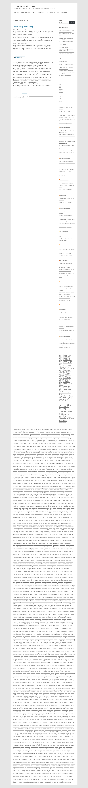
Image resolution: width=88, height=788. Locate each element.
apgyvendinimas (41, 705)
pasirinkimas (20, 509)
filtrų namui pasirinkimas (55, 434)
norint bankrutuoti (24, 640)
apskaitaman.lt (35, 608)
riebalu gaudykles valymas (70, 643)
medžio (46, 529)
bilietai (23, 685)
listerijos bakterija (23, 472)
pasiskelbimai (69, 691)
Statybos (60, 98)
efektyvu (65, 515)
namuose (50, 535)
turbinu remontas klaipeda (35, 477)
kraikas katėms (31, 586)
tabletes (71, 629)
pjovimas (40, 529)
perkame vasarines (54, 549)
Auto (60, 83)
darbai (57, 529)
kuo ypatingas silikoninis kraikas (24, 489)
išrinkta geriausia (20, 532)
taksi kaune (56, 650)
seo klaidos (64, 551)
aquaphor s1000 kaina (65, 379)
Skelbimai (60, 96)
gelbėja (49, 523)
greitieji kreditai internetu (48, 559)
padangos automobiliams (17, 540)
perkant (71, 535)
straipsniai (30, 492)
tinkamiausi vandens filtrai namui (39, 435)
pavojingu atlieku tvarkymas (36, 600)
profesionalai (26, 528)
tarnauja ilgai (63, 633)
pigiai (38, 528)
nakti (17, 710)
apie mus (53, 485)
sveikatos (22, 503)
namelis (65, 591)
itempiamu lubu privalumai (69, 474)
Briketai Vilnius (38, 96)
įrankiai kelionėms (71, 697)
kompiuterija (60, 697)
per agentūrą (35, 531)
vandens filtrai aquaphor (64, 407)
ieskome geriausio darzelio (51, 474)
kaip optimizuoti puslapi (37, 551)
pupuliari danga (60, 648)
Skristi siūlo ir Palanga (63, 73)
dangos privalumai (26, 636)
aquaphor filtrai (64, 357)
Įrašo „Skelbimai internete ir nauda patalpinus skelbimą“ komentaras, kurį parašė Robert (66, 152)
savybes (46, 528)
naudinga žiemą (55, 506)
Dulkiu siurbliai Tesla (26, 466)
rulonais (37, 633)
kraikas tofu (23, 483)
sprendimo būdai (51, 495)
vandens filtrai (65, 405)
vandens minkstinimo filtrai (67, 419)
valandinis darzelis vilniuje (53, 480)
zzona (62, 677)
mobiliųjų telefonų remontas (38, 458)
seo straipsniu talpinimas (68, 402)
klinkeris (36, 596)
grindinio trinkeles (56, 616)
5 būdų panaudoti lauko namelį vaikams (66, 183)
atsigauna (18, 531)
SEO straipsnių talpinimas (24, 6)
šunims (69, 483)
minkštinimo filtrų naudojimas (32, 431)
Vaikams (60, 101)
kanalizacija (68, 494)
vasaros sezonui (69, 548)
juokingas (18, 680)
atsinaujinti (41, 534)
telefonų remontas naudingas (41, 457)
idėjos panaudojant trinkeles (45, 613)
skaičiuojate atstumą (34, 626)
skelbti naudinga (32, 637)
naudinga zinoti (16, 545)
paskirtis (60, 514)
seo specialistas (20, 551)
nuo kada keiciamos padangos (26, 565)
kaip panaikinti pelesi (60, 596)
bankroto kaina (50, 639)
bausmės (26, 505)
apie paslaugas (61, 522)
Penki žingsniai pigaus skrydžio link (65, 62)
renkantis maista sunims (35, 557)
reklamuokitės (31, 696)
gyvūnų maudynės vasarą (67, 585)
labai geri (47, 703)
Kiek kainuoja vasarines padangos (32, 566)
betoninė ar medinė (69, 633)
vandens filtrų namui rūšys (23, 437)
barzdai (57, 523)
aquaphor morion (65, 360)
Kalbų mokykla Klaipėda (63, 69)
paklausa (50, 713)
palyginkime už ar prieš (58, 628)
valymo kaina (40, 515)
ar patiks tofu (30, 485)
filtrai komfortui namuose (65, 434)
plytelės (19, 537)
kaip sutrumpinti (36, 620)
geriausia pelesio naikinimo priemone (45, 554)
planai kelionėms (28, 697)
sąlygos (47, 494)
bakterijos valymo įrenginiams (47, 619)
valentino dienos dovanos (28, 602)
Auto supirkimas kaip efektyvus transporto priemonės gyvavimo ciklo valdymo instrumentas (67, 163)
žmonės (39, 520)
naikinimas (70, 512)
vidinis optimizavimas (53, 557)
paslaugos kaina (20, 708)
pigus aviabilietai (20, 679)
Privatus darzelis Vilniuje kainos (64, 466)
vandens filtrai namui (66, 410)
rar (28, 707)
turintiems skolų (16, 637)
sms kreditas (40, 555)
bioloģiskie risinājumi (49, 472)
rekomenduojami (25, 537)
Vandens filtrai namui (20, 56)
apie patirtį (43, 691)
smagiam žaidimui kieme (18, 457)
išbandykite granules (43, 633)
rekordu (50, 528)
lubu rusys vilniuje (68, 475)
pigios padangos (16, 522)
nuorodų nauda (53, 531)
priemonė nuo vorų (55, 454)
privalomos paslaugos (46, 505)
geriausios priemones (57, 608)
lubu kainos (62, 475)
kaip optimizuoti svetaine (42, 464)
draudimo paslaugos (36, 653)
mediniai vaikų (60, 589)
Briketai (40, 74)
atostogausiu (68, 680)
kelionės (26, 503)
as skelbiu (25, 680)
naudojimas (18, 514)
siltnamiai (18, 477)
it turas (62, 682)
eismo (43, 528)
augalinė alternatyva (37, 485)
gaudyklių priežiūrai (56, 633)
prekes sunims (51, 488)
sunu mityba (38, 486)
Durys (60, 86)
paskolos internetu (46, 555)
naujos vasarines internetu (68, 546)
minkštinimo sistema (41, 431)
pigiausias (61, 650)
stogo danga (49, 616)
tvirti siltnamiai (66, 489)
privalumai (15, 512)
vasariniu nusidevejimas (53, 548)
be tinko (62, 526)
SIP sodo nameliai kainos (60, 468)
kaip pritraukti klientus (22, 554)
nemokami (51, 703)
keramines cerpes (60, 611)
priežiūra (72, 508)
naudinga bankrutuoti (32, 640)
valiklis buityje (21, 596)
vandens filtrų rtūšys (56, 437)
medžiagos (62, 509)
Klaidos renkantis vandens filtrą (65, 171)
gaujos (14, 531)
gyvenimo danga (58, 646)
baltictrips (70, 682)
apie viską (19, 690)
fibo (70, 616)
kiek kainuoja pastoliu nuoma (37, 614)
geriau (18, 525)
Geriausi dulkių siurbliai (17, 466)
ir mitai (29, 645)
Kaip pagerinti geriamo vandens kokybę (66, 273)
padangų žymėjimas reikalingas (56, 460)
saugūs (14, 501)
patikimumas (68, 599)
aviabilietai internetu (43, 707)
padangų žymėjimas (25, 429)
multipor (61, 616)
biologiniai (52, 498)
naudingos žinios (21, 697)
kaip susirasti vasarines (38, 549)
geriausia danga (33, 636)
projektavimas (23, 711)
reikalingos (56, 703)
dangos (65, 509)
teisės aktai (55, 503)
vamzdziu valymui (61, 609)
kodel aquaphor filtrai (23, 449)
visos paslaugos (16, 700)
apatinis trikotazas (60, 600)
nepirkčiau (24, 512)
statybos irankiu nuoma (60, 713)
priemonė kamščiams (17, 629)
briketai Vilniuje (23, 32)
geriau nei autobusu (39, 622)
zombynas (25, 707)
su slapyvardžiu (19, 696)
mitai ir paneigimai (49, 623)
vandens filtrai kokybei (28, 435)
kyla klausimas (69, 642)
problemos (16, 528)
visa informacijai (54, 696)
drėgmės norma (16, 535)
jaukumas (40, 512)
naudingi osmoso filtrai (25, 434)
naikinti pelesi (16, 597)
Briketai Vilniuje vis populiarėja (23, 27)
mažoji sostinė (22, 651)
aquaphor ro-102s (38, 448)
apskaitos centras (27, 682)
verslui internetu (46, 693)
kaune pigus (65, 650)
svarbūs (26, 703)
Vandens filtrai (61, 103)
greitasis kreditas (24, 559)
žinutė (30, 501)
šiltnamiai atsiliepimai (28, 491)
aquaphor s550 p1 (63, 372)
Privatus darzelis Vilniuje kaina (53, 466)
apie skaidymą (16, 645)
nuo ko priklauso (29, 623)
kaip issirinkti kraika (47, 585)
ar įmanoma (26, 534)
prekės (35, 532)
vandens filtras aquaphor (64, 415)
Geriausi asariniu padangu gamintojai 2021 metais (47, 566)
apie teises (45, 688)
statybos (49, 614)
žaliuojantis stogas (21, 538)
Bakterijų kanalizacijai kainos (28, 468)
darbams (30, 525)
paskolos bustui (49, 568)
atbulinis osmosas (65, 389)
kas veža (58, 620)
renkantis (29, 512)
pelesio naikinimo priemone (70, 596)
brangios (52, 520)
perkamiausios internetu (46, 586)
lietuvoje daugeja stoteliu (44, 460)
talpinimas (54, 501)
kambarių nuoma (65, 710)
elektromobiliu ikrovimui (41, 568)
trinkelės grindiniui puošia (55, 613)
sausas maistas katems (54, 481)
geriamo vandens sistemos (18, 443)
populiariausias (28, 506)
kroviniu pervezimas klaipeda (60, 592)
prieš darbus (49, 512)
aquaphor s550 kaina (65, 371)
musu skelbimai (34, 679)
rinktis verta (38, 642)
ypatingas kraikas (22, 579)
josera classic (46, 463)
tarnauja (56, 514)
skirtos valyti (45, 518)
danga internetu (66, 535)
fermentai (53, 514)
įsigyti (37, 511)
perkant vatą (15, 537)
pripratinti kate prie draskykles (29, 560)
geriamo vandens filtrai (65, 393)
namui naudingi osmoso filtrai (66, 432)
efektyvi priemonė (44, 642)
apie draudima (57, 690)
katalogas (72, 688)
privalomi (69, 702)
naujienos (58, 485)
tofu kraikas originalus (21, 568)
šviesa (70, 506)
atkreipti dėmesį (53, 622)
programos (24, 608)
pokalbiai (69, 694)
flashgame (39, 679)
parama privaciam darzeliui (26, 474)
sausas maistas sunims (40, 572)
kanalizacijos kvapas (16, 583)
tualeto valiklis (31, 599)
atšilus (71, 500)
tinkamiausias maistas (60, 491)
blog (18, 702)
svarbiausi (51, 494)
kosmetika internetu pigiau (18, 602)
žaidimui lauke (51, 589)
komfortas (25, 509)
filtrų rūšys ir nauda (49, 431)
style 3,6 (14, 589)
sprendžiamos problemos (25, 495)
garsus (33, 680)
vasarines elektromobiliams (47, 545)
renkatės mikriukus (41, 626)
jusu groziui (66, 682)
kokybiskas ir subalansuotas (27, 577)
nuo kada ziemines (41, 471)
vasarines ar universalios (25, 542)
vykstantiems (68, 505)
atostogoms (49, 501)
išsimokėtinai (15, 707)
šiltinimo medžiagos (35, 613)
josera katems (61, 480)
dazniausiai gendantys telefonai (62, 457)
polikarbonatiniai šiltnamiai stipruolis (64, 471)
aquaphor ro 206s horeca (66, 369)
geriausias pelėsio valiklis (22, 455)
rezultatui (30, 703)
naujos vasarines (38, 543)
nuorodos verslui (47, 531)
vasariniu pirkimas (31, 543)
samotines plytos (30, 616)
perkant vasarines (16, 549)
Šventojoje (36, 710)
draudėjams (57, 694)
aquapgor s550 (45, 448)
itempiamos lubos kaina (37, 475)
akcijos (58, 501)
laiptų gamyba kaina (48, 653)
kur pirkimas (55, 526)
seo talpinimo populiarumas (65, 540)
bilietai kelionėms (29, 687)
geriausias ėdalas (16, 492)
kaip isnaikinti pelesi (65, 554)
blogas (27, 492)
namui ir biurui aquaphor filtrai (60, 448)
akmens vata (19, 617)
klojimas (34, 511)
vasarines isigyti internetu (25, 548)
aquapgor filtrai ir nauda (45, 446)
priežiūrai (32, 495)
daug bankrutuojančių (70, 639)
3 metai (53, 637)
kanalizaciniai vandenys (66, 608)
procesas (43, 623)
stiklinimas (62, 685)
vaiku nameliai (35, 592)
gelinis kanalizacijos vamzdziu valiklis (50, 609)
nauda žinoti (16, 650)
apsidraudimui (31, 688)
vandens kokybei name (65, 437)
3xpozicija (58, 679)
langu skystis (69, 619)
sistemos (72, 703)
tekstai (68, 688)
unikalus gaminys (25, 642)
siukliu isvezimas (26, 594)
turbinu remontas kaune (25, 477)
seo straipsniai (61, 402)
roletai (52, 710)
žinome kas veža (22, 623)
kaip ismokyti (15, 579)
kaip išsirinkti (29, 511)
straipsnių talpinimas (23, 522)
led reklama (35, 491)
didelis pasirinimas (29, 648)
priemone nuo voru (56, 452)
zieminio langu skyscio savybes (32, 472)
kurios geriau (30, 646)
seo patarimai (39, 552)
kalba (46, 700)
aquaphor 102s (65, 451)
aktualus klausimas (24, 643)
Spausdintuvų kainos (50, 12)
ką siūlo (70, 650)
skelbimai (51, 525)
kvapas (68, 497)
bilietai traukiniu (28, 685)
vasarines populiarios (67, 543)
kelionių (66, 503)
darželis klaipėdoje (26, 603)
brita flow (18, 589)
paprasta (56, 520)
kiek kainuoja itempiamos (46, 475)
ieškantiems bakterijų (29, 606)
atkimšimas (64, 642)
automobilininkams (35, 694)
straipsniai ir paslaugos (50, 694)
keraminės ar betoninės (22, 646)
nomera (14, 680)
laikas (14, 500)
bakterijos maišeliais (16, 611)
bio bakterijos (42, 497)
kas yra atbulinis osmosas (55, 432)
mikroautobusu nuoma (64, 501)
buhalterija (70, 685)
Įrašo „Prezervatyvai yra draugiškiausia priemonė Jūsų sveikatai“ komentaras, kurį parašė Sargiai (67, 136)
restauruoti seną (47, 534)
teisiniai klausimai (63, 699)
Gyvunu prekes (63, 309)
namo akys (49, 506)
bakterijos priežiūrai (44, 611)
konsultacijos (21, 699)
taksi (50, 651)
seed (65, 677)
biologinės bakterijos (67, 582)
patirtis (69, 634)
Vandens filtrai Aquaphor (63, 47)
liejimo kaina (35, 525)
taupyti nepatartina (16, 648)
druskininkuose (63, 683)
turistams (40, 710)
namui (61, 498)
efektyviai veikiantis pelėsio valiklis (22, 463)
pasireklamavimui (49, 691)
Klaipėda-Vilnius (44, 523)
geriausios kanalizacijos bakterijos (59, 472)
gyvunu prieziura (56, 483)
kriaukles (34, 469)
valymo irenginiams (21, 606)
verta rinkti (53, 523)
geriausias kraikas (55, 586)
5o (56, 677)
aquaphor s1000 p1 (63, 380)
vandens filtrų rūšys (46, 438)
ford (66, 697)
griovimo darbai (23, 616)
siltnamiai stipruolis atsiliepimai (51, 471)
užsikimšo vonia (58, 642)
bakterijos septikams (36, 611)
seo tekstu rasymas (63, 552)
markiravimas (18, 529)
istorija (66, 529)
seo (59, 401)
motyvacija (15, 526)
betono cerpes (44, 616)
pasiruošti (23, 520)
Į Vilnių (33, 12)
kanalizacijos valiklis (54, 707)
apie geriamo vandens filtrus (45, 432)
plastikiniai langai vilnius (40, 683)
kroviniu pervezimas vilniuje (40, 680)
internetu (58, 505)
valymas (34, 517)
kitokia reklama (39, 697)
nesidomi (67, 500)
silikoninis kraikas (70, 481)
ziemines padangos (61, 563)
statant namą (35, 646)
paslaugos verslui (16, 691)
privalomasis (63, 505)
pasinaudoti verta (62, 639)
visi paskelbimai (70, 699)
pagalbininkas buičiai (67, 628)
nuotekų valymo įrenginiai (51, 517)
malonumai (53, 534)
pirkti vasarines (62, 545)
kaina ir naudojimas (23, 645)
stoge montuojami (39, 506)
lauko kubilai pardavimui (65, 452)
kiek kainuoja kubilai (60, 458)
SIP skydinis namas (51, 468)
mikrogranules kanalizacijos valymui (36, 609)
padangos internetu (43, 542)
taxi (71, 651)
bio (57, 497)
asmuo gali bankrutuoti (24, 637)
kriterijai (69, 525)
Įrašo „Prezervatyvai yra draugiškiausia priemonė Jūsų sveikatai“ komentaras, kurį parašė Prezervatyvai (67, 141)
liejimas (14, 529)
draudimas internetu (48, 503)
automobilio (42, 503)
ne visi (49, 515)
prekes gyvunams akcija (35, 489)
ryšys (40, 501)
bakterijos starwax (38, 619)
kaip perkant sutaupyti (45, 486)
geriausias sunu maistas (39, 585)
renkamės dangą (67, 648)
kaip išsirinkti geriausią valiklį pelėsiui (59, 455)
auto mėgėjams (45, 687)
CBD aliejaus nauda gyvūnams (64, 319)
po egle (69, 511)
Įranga (60, 90)
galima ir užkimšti (52, 642)
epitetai (35, 625)
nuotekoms (48, 497)
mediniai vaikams (26, 591)
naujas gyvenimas (47, 637)
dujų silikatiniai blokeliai (27, 613)
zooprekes (37, 707)
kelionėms (26, 688)
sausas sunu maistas (29, 483)
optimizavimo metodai (32, 552)
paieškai (23, 694)
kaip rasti (69, 522)
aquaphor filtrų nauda (30, 446)
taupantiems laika (24, 543)
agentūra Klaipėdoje (28, 531)
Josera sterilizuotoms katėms (64, 315)
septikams (26, 599)
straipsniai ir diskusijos (68, 690)
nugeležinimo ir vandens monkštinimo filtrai (49, 441)
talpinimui (28, 700)
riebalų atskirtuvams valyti (29, 650)
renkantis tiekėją (66, 625)
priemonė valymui (32, 633)
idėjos (32, 526)
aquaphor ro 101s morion (65, 363)
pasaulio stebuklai (62, 680)
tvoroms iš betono (42, 631)
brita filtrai (24, 588)
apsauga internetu (53, 693)
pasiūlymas (35, 700)
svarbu (43, 501)
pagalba (37, 637)
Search (60, 20)
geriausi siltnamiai (44, 489)
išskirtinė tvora (70, 631)
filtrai (61, 391)
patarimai (41, 494)
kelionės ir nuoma (37, 523)
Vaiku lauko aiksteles (64, 180)
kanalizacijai (66, 492)
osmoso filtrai (63, 400)
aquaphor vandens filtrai (65, 384)
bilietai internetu (38, 685)
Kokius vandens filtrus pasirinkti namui (66, 46)
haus (67, 616)
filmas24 (68, 677)
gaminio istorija (50, 628)
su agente (22, 531)
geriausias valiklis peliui (60, 461)
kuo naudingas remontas (39, 461)
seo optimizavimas (63, 401)
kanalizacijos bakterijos (35, 497)
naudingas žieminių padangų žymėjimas (27, 461)
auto (23, 688)
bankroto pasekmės (71, 636)
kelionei (21, 501)
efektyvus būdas (31, 625)
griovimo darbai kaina (46, 600)
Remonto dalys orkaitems (22, 469)
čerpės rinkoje (52, 646)
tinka (27, 501)
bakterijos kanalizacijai (59, 492)
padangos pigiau (69, 563)
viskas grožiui (16, 699)
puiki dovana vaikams (71, 455)
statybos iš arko (64, 613)
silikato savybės (65, 537)
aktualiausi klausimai (68, 623)
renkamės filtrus (53, 491)
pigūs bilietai (57, 687)
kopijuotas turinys (24, 552)
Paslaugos (15, 15)
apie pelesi (28, 554)
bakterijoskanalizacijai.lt (48, 602)
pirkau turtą (41, 531)
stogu (14, 710)
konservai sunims (41, 481)
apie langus (50, 688)
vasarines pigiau (45, 543)
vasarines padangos (53, 563)
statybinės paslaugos (34, 617)
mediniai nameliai (60, 591)
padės (27, 520)
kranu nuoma (54, 617)
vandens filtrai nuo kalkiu (65, 412)
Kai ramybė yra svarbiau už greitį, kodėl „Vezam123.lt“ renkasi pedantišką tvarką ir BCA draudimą (67, 119)
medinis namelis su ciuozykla (41, 560)
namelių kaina (66, 589)
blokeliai (19, 526)
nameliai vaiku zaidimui (21, 592)
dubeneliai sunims (26, 481)
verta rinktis (70, 626)
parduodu (35, 528)
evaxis (43, 679)
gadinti (36, 515)
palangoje (68, 683)
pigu (37, 711)
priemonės (18, 495)
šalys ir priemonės (60, 693)
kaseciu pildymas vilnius (61, 597)
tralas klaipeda (69, 592)
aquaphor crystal (65, 355)
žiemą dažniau (61, 643)
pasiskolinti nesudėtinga (62, 557)
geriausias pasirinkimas (34, 628)
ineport (66, 679)
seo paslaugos (69, 402)
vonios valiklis (15, 631)
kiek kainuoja (29, 608)
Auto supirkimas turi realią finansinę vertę (67, 339)
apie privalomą (53, 505)
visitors (33, 707)
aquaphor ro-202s (57, 449)
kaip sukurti (18, 628)
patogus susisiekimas (25, 626)
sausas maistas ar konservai (52, 560)
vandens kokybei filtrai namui (33, 437)
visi (38, 525)
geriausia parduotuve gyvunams (68, 486)
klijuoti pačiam (26, 535)
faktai (38, 636)
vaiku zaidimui (41, 472)
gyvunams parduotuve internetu (56, 486)
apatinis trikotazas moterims (38, 602)
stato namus (66, 614)
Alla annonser (65, 12)
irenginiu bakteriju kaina (64, 594)
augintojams (22, 492)
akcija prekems (28, 579)
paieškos (55, 525)
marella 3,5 (67, 588)
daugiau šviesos (55, 511)
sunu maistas (40, 480)
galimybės (63, 500)
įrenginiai (37, 498)
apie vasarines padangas (62, 549)
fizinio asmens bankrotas (44, 636)
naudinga (64, 508)
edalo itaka (25, 486)
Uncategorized (61, 99)
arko (72, 616)
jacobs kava (15, 683)
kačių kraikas (25, 586)
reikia (52, 515)
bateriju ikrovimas (62, 599)
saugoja (59, 518)
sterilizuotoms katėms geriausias (50, 458)
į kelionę (61, 694)
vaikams (56, 469)
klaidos (37, 501)
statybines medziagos (26, 617)
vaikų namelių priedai (49, 597)
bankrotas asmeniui (25, 639)
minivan (56, 680)
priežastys (68, 498)
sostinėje (46, 705)
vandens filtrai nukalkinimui (65, 431)
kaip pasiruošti (15, 623)
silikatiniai (60, 537)
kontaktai (49, 485)
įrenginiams (23, 514)
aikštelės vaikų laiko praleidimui (29, 457)
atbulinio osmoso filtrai (30, 432)
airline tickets (30, 683)
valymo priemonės (49, 631)
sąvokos (23, 506)
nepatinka (63, 494)
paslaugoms (57, 699)
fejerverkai (32, 582)
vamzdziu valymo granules (24, 609)
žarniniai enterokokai (43, 466)
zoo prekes (27, 589)
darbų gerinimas (71, 528)
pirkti (36, 508)
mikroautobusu (35, 494)
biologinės (28, 518)
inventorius (39, 526)
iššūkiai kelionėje (43, 620)
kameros (33, 505)
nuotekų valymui (29, 494)
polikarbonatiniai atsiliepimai (18, 491)
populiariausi (18, 500)
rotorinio (23, 710)
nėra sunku (31, 523)
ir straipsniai (28, 691)
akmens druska (16, 557)
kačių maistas (67, 713)
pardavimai (15, 509)
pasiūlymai (44, 500)
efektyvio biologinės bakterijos (47, 583)
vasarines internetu (51, 542)
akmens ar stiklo (32, 535)
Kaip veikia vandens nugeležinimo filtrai (66, 169)
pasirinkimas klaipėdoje (35, 603)
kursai (38, 690)
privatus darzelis (60, 474)
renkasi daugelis (16, 534)
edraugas (50, 705)
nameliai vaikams (52, 591)
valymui (32, 515)
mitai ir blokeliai (32, 537)
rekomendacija (54, 518)
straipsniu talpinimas (62, 705)
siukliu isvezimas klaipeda (44, 592)
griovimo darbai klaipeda (17, 594)
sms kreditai (51, 478)
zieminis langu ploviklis (31, 563)
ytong (65, 616)
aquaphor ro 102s (65, 366)
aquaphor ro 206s (64, 367)
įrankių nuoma (48, 617)
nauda (52, 497)
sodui (59, 583)
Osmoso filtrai (18, 57)
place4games (28, 679)
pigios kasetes (48, 683)
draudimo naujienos (62, 520)
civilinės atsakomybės (35, 503)
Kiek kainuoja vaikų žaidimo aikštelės (54, 464)
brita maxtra (49, 588)
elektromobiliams (34, 478)
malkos (73, 611)
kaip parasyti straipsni (28, 551)
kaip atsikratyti (24, 498)
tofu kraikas (33, 572)
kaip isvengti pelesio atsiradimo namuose (44, 455)
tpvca (72, 503)
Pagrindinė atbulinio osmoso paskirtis (66, 41)
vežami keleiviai (53, 620)
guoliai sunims (19, 481)
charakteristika (19, 511)
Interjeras (60, 89)
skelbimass (62, 679)
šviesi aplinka (59, 508)
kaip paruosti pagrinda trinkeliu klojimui (24, 614)
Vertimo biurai (40, 12)
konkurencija (32, 651)
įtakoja (63, 511)
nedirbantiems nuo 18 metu (32, 555)
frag (30, 707)
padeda (65, 495)
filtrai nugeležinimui (57, 429)
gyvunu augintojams (63, 483)
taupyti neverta (54, 648)
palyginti (72, 498)
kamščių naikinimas (16, 643)
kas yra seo (27, 454)
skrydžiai (29, 522)
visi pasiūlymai (25, 696)
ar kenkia (19, 498)
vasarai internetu (23, 549)
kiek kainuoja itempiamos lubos (26, 475)
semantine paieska (45, 551)
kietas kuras (59, 617)
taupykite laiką (39, 640)
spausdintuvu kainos (38, 599)
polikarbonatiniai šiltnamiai (58, 489)
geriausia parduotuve (67, 575)
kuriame (37, 538)
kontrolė (29, 505)
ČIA (27, 90)
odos (44, 529)
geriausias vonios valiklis (17, 460)
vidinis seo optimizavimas (32, 464)
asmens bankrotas (64, 637)
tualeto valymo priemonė (23, 631)
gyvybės (62, 503)
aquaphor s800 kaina (65, 375)
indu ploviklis (28, 600)
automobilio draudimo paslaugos (25, 653)
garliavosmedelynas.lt (57, 631)
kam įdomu (33, 691)
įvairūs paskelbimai (25, 690)
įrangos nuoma (54, 614)
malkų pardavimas (67, 611)
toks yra (51, 650)
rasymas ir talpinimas (35, 542)
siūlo (44, 494)
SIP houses (30, 469)
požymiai (39, 500)
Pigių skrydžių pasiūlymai (63, 61)
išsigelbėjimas (57, 637)
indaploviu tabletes (20, 619)
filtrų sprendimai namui (63, 435)
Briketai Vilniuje (32, 96)
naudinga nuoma (25, 523)
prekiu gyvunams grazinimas (25, 478)
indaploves (64, 619)
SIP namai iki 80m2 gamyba (67, 464)
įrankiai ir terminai (23, 625)
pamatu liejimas (61, 614)
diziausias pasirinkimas (70, 545)
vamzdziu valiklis (67, 629)
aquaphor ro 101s (65, 361)
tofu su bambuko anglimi (57, 477)
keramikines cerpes (37, 616)
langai (51, 508)
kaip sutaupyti (52, 575)
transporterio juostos (55, 683)
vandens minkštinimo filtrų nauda (27, 441)
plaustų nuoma (27, 532)
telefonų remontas (20, 454)
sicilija (52, 555)
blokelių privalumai (56, 634)
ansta (22, 680)
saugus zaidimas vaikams (22, 471)
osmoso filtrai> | (65, 429)
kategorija (20, 707)
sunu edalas (45, 480)
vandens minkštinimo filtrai (56, 440)
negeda (29, 680)
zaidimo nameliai (27, 597)
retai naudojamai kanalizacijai (26, 611)
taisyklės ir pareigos (64, 620)
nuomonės (36, 693)
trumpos (65, 702)
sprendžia (61, 515)
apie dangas (41, 511)
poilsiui (44, 710)
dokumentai (19, 608)
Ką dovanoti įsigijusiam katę (64, 322)
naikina (72, 494)
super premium (34, 480)
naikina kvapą (36, 643)
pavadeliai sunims (38, 488)
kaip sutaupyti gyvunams (40, 483)
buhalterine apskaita (16, 474)
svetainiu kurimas (46, 552)
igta (24, 679)
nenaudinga (42, 525)
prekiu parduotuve (16, 488)
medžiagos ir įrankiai (24, 525)
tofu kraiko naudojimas (23, 485)
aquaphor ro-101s (31, 448)
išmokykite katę (62, 478)
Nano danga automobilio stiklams (65, 255)
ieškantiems (23, 500)
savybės (30, 528)
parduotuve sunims (36, 540)
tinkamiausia (21, 650)
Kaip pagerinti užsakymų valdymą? (65, 123)
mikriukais (19, 626)
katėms (73, 483)
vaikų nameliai (45, 589)
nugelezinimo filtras (66, 396)
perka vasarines (30, 545)
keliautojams (51, 699)
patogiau (50, 625)
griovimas (21, 597)
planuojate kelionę (59, 625)
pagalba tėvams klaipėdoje (66, 602)
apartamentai (28, 710)
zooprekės (67, 586)
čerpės (31, 642)
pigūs (43, 685)
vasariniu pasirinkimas (37, 545)
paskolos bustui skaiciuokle (43, 478)
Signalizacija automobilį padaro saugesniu (67, 64)
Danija (39, 700)
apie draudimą (29, 500)
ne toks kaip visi (60, 629)
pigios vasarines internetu (35, 548)
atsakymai (37, 537)
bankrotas (65, 636)
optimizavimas (43, 702)
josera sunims (67, 480)
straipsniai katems (44, 477)
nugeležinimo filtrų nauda (66, 440)
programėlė (58, 651)
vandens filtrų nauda (30, 440)
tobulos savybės (37, 648)
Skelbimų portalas (24, 15)
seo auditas (69, 552)
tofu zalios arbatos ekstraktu (67, 477)
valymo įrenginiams (20, 599)
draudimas (67, 517)
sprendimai (42, 537)
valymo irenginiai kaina (39, 605)
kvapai (59, 494)
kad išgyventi (37, 696)
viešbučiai (63, 708)
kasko (29, 503)
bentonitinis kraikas (16, 483)
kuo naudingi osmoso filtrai (35, 434)
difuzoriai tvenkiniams (34, 466)
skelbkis (66, 693)
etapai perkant (37, 645)
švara (55, 497)
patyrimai (41, 696)
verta (27, 508)
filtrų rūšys (51, 429)
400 (63, 529)
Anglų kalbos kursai (25, 12)
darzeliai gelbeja (35, 474)
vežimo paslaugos (67, 523)
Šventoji (40, 711)
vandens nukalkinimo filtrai (63, 441)
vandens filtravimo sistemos (46, 434)
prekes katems (45, 488)
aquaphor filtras (64, 358)
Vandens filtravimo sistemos (36, 15)
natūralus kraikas (35, 588)
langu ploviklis (46, 563)
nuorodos (62, 485)
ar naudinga (31, 534)
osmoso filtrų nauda (21, 432)
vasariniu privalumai (41, 546)
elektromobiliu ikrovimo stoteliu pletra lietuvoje (31, 460)
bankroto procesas (16, 640)
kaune (36, 650)
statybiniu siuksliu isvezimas (59, 605)
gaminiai (72, 509)
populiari (50, 511)
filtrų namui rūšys (39, 438)
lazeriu (61, 529)
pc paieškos (61, 523)
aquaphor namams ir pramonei (68, 444)
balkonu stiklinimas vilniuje (45, 682)
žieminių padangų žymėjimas (43, 429)
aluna (54, 588)
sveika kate (50, 477)
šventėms (19, 523)
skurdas (46, 679)
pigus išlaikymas (39, 535)
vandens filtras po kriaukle (65, 417)
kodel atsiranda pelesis (57, 554)
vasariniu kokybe (52, 543)
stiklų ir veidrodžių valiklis (33, 631)
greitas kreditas (30, 559)
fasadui (70, 537)
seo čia (71, 696)
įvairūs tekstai (22, 691)
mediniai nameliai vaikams (49, 605)
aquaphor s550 (64, 370)
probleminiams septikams (69, 609)
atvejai (20, 508)
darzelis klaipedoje (57, 602)
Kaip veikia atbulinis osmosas (64, 36)
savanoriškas (47, 520)
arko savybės (54, 537)
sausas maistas (57, 488)
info (35, 483)
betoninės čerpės (19, 636)
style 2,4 (71, 588)
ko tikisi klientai (19, 613)
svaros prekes (16, 653)
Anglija (34, 702)
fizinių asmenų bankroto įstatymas (56, 636)
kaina (14, 495)
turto (70, 501)
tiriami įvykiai (38, 505)
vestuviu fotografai (46, 599)
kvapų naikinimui (47, 514)
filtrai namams (20, 435)
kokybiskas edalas (23, 488)
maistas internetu (68, 491)
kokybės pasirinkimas (50, 626)
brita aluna (57, 588)
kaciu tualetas (47, 481)
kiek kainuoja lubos (55, 475)
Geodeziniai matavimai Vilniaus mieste (66, 70)
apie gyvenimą (63, 691)
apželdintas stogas (48, 537)
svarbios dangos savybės (49, 538)
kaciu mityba (56, 478)
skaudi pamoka (45, 640)
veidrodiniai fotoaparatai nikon (24, 557)
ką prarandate (55, 623)
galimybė (45, 506)
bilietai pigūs (54, 685)
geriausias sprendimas (25, 628)
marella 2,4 (62, 588)
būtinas (48, 500)
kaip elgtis (41, 637)
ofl (71, 677)
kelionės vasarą (32, 622)
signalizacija (22, 702)
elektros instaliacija (57, 710)
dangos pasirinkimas (43, 628)
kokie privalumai (64, 634)
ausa (35, 683)
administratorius (52, 640)
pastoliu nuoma (42, 617)
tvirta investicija (29, 634)
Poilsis (60, 93)
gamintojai (45, 509)
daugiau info (35, 500)
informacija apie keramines (44, 646)
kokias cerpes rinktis (52, 611)
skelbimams (34, 690)
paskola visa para (23, 555)
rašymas (34, 703)
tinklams (31, 711)
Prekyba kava (15, 12)
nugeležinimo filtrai (66, 397)
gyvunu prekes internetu (17, 486)
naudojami (50, 526)
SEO (58, 12)
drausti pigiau (52, 500)
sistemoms (39, 517)
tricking (14, 679)
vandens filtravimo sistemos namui (52, 435)
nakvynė (46, 713)
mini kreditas (55, 568)
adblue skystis (69, 472)
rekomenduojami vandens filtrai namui (20, 438)
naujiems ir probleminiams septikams (45, 608)
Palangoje (71, 708)
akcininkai (53, 679)
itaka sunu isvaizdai (40, 575)
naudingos (28, 514)
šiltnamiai (15, 585)
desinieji (70, 679)
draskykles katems (20, 560)
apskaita (14, 687)
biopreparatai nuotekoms (42, 594)
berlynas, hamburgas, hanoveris (23, 622)
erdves (54, 528)
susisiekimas (46, 651)
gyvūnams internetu (38, 586)
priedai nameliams (38, 589)
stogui (54, 509)
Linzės (41, 591)
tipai (40, 498)
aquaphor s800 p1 (63, 376)
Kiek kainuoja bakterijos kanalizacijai (40, 468)
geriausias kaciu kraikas (51, 457)
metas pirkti (66, 506)
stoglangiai (61, 506)
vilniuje (62, 651)
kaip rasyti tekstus (70, 551)
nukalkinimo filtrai (65, 399)
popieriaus (33, 529)
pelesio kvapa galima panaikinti (46, 452)
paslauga (33, 501)
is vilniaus (42, 653)
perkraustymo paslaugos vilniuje (19, 569)
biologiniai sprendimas (44, 643)
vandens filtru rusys (17, 448)
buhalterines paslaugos (54, 606)
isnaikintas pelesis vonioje (51, 596)
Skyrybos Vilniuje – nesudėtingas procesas (67, 72)
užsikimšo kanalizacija (50, 645)
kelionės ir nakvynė (41, 532)
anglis (15, 613)
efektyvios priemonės (39, 495)
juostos (58, 682)
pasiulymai (15, 690)
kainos (64, 498)
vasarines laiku (70, 542)
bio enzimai (27, 619)
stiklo (37, 529)
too (54, 677)
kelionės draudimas (28, 654)
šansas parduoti (42, 694)
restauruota (36, 534)
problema (55, 494)
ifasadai (57, 528)
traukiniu (19, 685)
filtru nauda (52, 492)
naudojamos (56, 515)
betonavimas (65, 528)
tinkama (34, 509)
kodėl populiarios (60, 622)
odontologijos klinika (26, 480)
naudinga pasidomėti (47, 648)
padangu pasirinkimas (52, 565)
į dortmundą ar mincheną (68, 622)
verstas (69, 509)
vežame (48, 620)
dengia (57, 509)
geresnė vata (45, 535)
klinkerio (24, 511)
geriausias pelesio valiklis (54, 463)
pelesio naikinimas (42, 596)
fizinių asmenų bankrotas (48, 677)
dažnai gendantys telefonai (69, 458)
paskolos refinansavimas (65, 559)
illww (46, 680)
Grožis (60, 87)
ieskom (59, 677)
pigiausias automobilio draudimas (19, 620)
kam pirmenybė (46, 622)
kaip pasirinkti (31, 643)
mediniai (54, 508)
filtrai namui (24, 440)
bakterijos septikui (37, 606)
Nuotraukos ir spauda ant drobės (65, 111)
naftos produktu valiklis (58, 555)
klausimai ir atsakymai (17, 506)
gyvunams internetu (59, 575)
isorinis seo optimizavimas (22, 464)
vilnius (68, 651)
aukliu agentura (31, 605)
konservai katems (63, 481)
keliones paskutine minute (22, 683)
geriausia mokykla (65, 531)
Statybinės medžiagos (64, 260)
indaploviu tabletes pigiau (31, 629)
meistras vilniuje (19, 480)
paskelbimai (40, 688)
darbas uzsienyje (56, 653)
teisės (41, 690)
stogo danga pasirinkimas (29, 596)
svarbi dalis (16, 508)
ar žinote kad (55, 535)
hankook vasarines (22, 545)
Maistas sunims (63, 195)
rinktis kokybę (43, 645)
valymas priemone (24, 633)
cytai (50, 679)
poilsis (56, 705)
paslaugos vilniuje (62, 606)
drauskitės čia (66, 696)
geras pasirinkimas (68, 645)
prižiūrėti (64, 514)
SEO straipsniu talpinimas (65, 127)
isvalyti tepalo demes (62, 560)
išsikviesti (27, 651)
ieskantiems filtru (41, 492)
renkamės (64, 497)
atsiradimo (71, 710)
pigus (42, 651)
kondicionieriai (53, 682)
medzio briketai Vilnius (45, 96)
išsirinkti (68, 508)
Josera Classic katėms (63, 312)
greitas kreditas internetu (38, 559)
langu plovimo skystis (39, 563)
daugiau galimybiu (53, 551)
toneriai (55, 597)
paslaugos (47, 532)
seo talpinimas (51, 687)
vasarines (65, 542)
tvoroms (19, 634)
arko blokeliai (64, 631)
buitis (53, 469)
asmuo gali (19, 639)
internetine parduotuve (17, 429)
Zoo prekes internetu (64, 231)
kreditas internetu (57, 559)
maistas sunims (31, 585)
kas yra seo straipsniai (63, 463)
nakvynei (59, 708)
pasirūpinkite (30, 509)
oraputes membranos (21, 600)
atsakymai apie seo (16, 552)
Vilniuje (31, 702)
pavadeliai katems (31, 488)
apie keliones (45, 690)
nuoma (66, 685)
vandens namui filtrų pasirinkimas (46, 437)
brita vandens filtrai (64, 583)
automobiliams (51, 690)
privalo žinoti (15, 646)
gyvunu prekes (15, 485)
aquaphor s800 (64, 374)
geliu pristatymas (53, 600)
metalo (23, 529)
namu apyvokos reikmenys (47, 469)
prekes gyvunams (49, 483)
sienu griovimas (53, 599)
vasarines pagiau (59, 546)
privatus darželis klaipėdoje (53, 603)
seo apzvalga (39, 469)
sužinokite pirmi (47, 696)
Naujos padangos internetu (65, 304)
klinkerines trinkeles (33, 594)
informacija (48, 498)
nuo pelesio (26, 605)
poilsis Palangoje (71, 400)
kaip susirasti (59, 531)
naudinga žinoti (44, 634)
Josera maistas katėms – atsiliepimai (65, 317)
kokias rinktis (24, 629)
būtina (63, 525)
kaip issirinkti (50, 489)
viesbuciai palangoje (62, 422)
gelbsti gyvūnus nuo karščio (57, 585)
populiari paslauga (29, 620)
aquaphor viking (64, 386)
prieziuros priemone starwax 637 (53, 594)
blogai (31, 705)
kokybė (33, 498)
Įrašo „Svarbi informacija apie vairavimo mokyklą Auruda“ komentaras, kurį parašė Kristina (67, 147)
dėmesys (72, 648)
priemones (24, 518)
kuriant (43, 526)
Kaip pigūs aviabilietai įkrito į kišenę (65, 75)
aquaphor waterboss (66, 388)
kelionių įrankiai (60, 696)
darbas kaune (40, 650)
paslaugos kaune (16, 651)
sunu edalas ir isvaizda (31, 486)
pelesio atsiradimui (34, 554)
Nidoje (21, 713)
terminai (73, 506)
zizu (31, 700)
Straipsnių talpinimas (64, 281)
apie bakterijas (61, 495)
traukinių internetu (48, 685)
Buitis (60, 84)
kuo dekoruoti (71, 526)
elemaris (22, 589)
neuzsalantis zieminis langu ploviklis (19, 563)
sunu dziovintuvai (34, 481)
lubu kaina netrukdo (16, 475)
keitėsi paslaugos (46, 650)
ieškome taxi (38, 651)
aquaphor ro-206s (17, 451)
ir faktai (32, 645)
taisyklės (65, 694)
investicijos (28, 526)
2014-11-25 (24, 93)
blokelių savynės (28, 538)
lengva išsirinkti (19, 642)
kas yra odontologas (43, 588)
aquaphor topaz (64, 382)
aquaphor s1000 (65, 378)
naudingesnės (24, 517)
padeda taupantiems (19, 505)
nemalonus (15, 498)
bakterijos (45, 495)
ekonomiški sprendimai (59, 626)
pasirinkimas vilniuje (42, 474)
